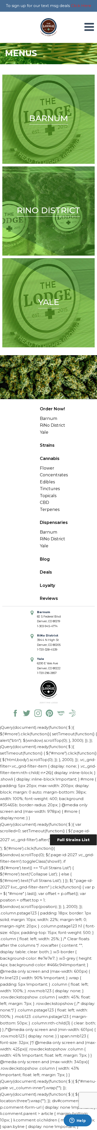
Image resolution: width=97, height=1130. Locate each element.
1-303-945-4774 (47, 626)
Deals (46, 572)
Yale (44, 432)
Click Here (81, 5)
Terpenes (49, 509)
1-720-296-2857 (47, 673)
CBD (44, 502)
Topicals (48, 495)
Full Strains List (73, 839)
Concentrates (54, 474)
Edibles (47, 481)
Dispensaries (54, 522)
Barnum (48, 418)
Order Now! (52, 408)
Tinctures (50, 488)
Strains (47, 445)
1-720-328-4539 (47, 649)
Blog (45, 559)
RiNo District (52, 425)
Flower (47, 468)
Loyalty (47, 585)
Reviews (49, 598)
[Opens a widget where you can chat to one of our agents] (77, 1120)
